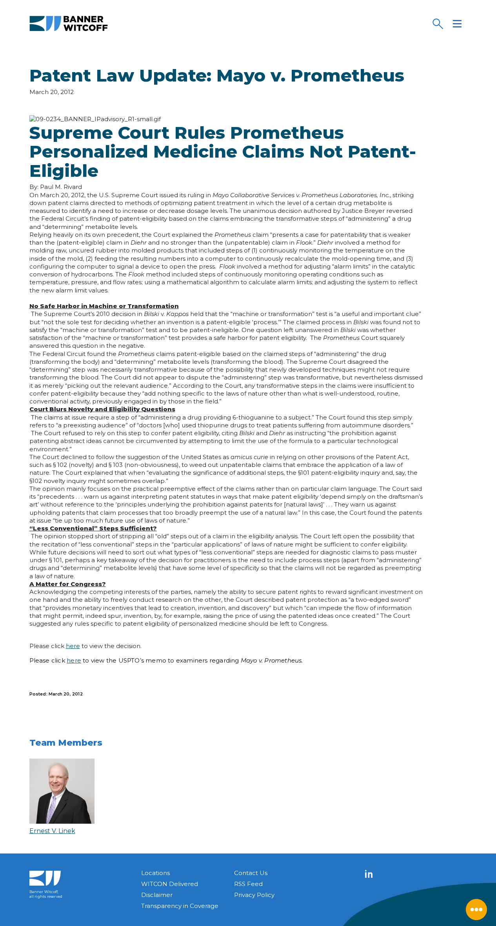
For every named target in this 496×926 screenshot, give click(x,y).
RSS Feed (248, 884)
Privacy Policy (254, 895)
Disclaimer (157, 895)
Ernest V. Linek (52, 831)
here (73, 646)
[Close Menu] (476, 909)
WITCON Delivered (169, 884)
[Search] (437, 23)
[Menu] (457, 23)
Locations (155, 873)
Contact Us (250, 873)
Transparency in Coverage (179, 906)
